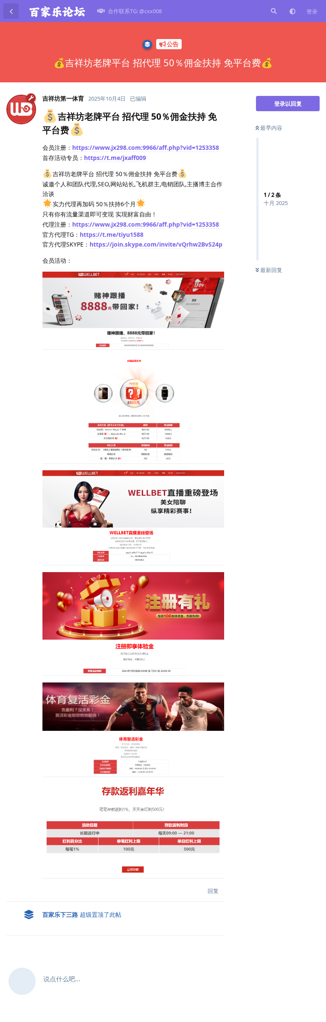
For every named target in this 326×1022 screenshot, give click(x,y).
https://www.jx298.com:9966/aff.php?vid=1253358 (145, 147)
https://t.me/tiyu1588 (111, 234)
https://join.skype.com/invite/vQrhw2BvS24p (156, 244)
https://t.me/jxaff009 (115, 158)
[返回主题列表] (11, 11)
